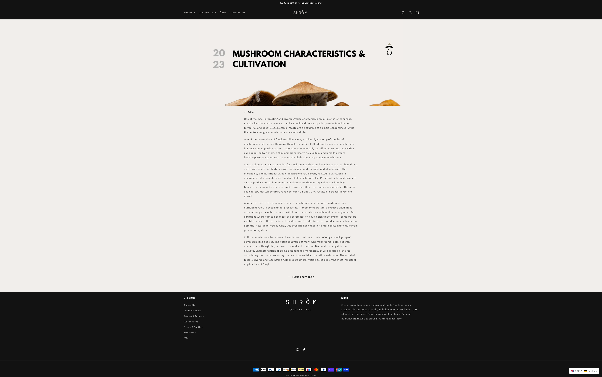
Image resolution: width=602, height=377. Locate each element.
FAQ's (186, 338)
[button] (403, 12)
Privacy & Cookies (193, 327)
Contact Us (189, 305)
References (189, 332)
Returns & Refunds (193, 316)
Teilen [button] (251, 112)
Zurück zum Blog (303, 277)
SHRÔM (296, 375)
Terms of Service (192, 310)
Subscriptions (190, 321)
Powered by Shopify (308, 375)
